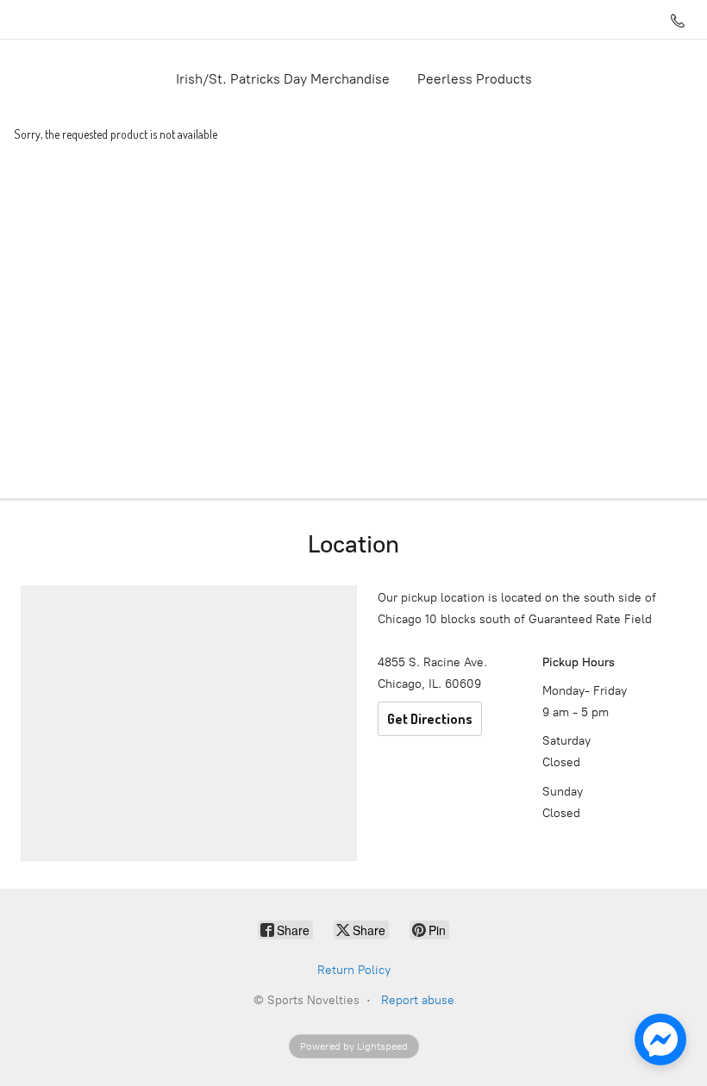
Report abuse (417, 1000)
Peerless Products (474, 79)
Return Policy (354, 970)
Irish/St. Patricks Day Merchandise (283, 79)
